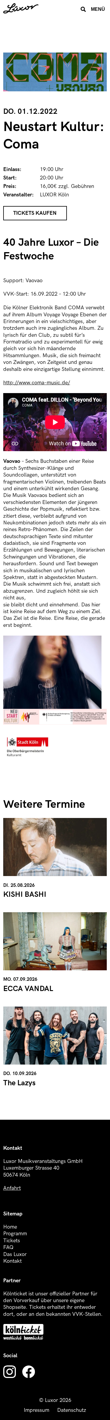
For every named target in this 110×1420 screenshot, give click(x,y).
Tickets (11, 1241)
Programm (15, 1234)
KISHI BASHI (24, 894)
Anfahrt (12, 1188)
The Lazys (19, 1083)
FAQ (8, 1247)
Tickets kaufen (35, 213)
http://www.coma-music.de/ (36, 383)
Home (10, 1227)
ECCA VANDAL (28, 988)
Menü (98, 9)
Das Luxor (15, 1254)
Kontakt (12, 1261)
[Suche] (83, 9)
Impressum (36, 1410)
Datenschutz (71, 1410)
